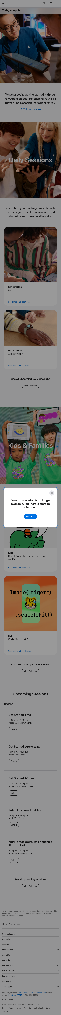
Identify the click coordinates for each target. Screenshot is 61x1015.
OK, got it (30, 516)
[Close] (52, 493)
